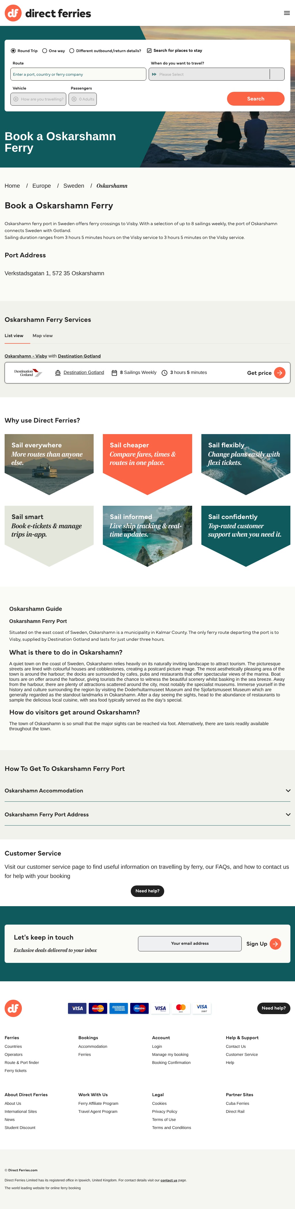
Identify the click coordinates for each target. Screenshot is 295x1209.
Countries (13, 1046)
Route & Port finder (22, 1062)
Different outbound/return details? (108, 50)
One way (57, 50)
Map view (43, 335)
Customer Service (242, 1054)
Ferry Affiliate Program (98, 1103)
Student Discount (20, 1127)
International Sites (21, 1111)
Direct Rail (235, 1111)
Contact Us (236, 1046)
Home (12, 186)
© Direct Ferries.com (21, 1170)
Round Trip (28, 50)
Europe (41, 186)
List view (14, 335)
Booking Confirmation (171, 1062)
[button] (147, 790)
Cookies (159, 1103)
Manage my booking (170, 1054)
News (10, 1119)
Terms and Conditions (171, 1127)
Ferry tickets (16, 1070)
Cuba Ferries (237, 1103)
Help (230, 1062)
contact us (168, 1180)
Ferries (84, 1054)
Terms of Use (164, 1119)
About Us (13, 1103)
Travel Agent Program (98, 1111)
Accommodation (92, 1046)
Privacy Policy (164, 1111)
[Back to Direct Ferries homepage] (48, 13)
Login (157, 1046)
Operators (13, 1054)
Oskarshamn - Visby (26, 356)
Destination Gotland (79, 356)
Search (255, 99)
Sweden (73, 186)
